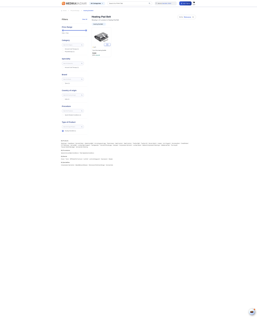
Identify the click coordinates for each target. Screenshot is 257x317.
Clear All (84, 19)
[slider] (63, 30)
